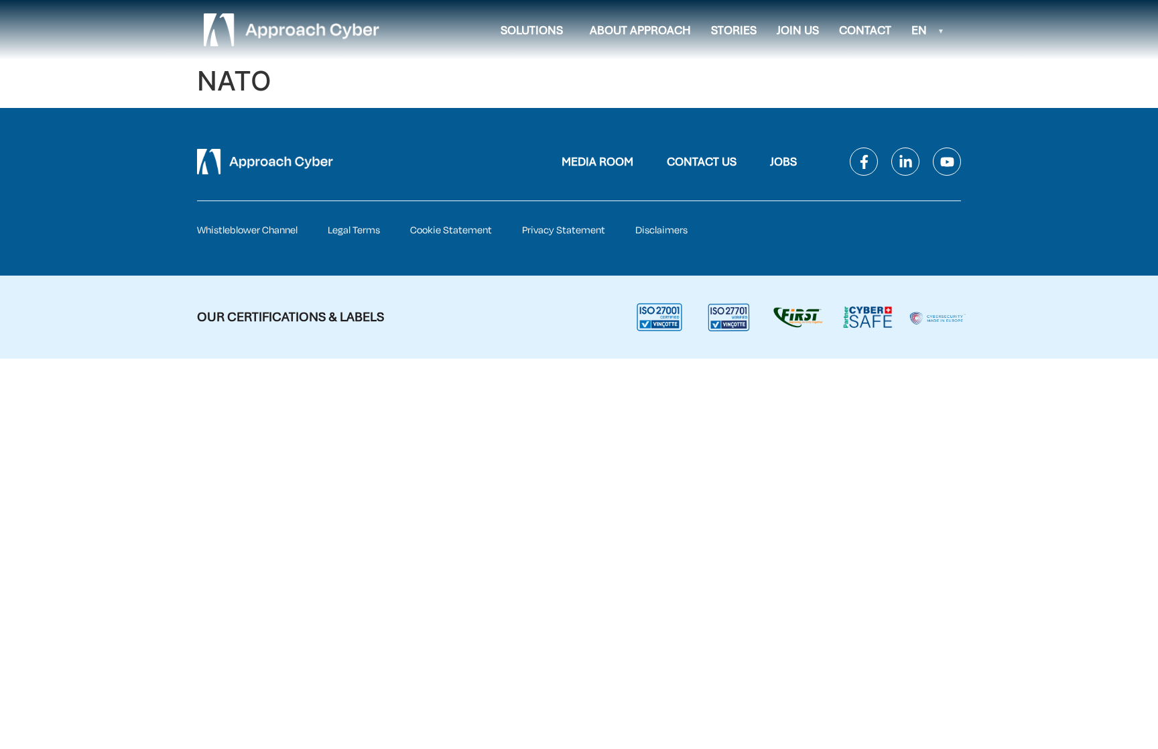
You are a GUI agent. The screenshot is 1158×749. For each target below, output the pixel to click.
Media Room (597, 161)
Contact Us (701, 161)
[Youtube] (947, 162)
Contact (865, 30)
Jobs (783, 161)
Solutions (532, 30)
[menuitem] (927, 30)
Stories (734, 30)
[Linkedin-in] (905, 162)
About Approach (640, 30)
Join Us (798, 30)
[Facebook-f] (864, 162)
